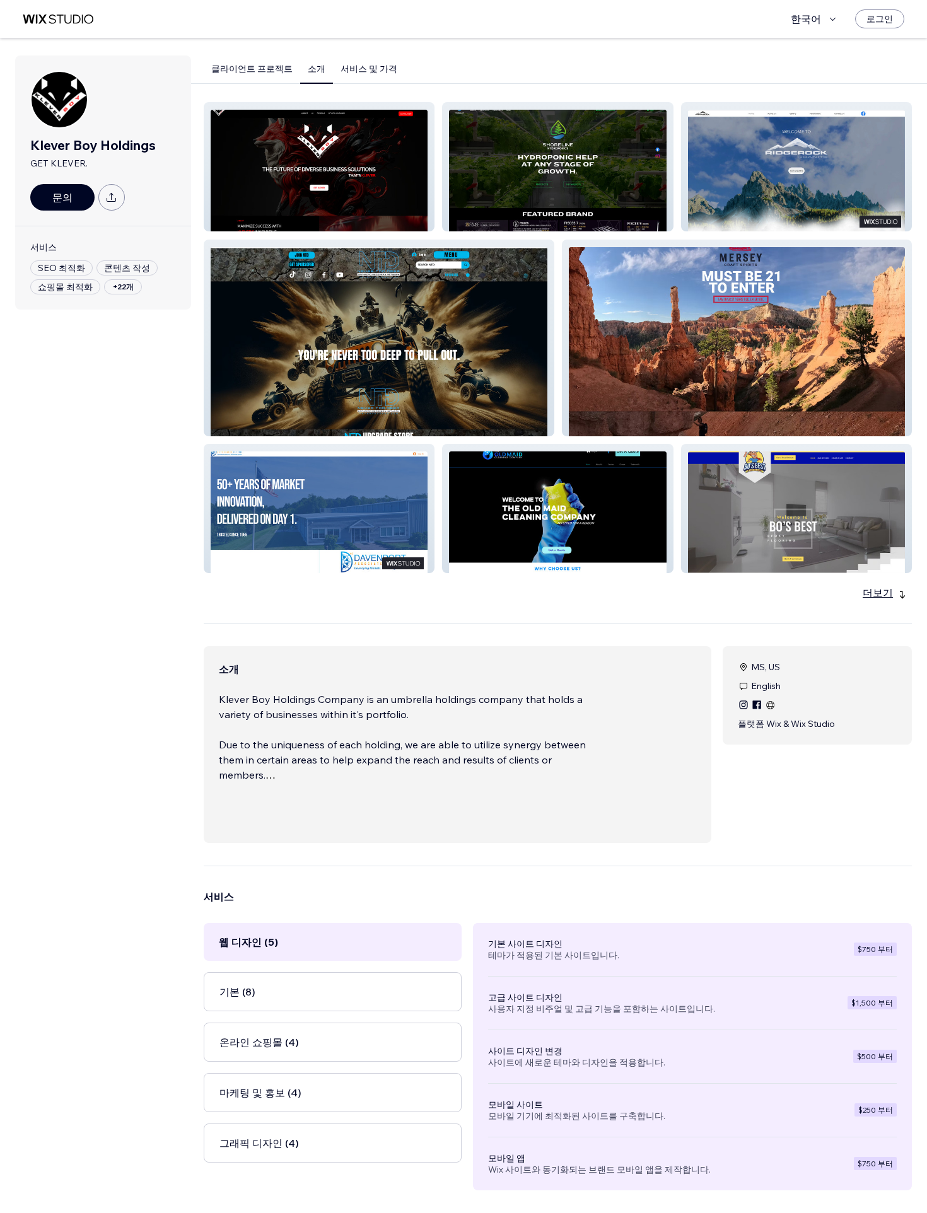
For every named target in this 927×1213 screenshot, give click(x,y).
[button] (319, 166)
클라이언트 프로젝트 (252, 68)
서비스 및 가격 (369, 68)
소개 (316, 68)
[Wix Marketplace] (58, 19)
